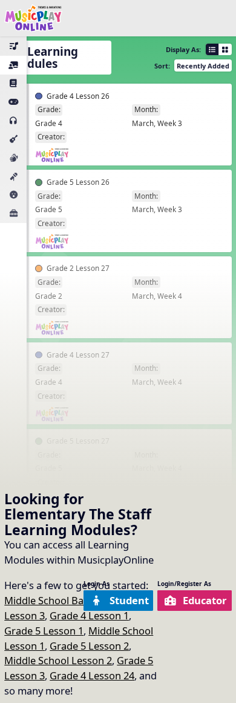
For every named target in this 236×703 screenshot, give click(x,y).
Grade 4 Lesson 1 (89, 615)
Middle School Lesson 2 (58, 660)
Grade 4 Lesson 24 (92, 675)
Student (129, 600)
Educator (205, 600)
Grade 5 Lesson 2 (89, 646)
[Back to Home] (33, 18)
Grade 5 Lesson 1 (44, 631)
